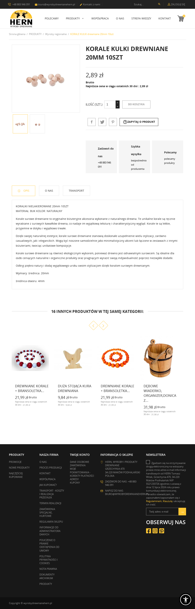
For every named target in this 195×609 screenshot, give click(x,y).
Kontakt (164, 18)
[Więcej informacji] (12, 404)
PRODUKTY (73, 18)
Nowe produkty (19, 467)
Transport (76, 190)
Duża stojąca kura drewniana (74, 388)
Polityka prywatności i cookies (48, 560)
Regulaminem (154, 501)
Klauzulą (167, 501)
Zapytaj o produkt (139, 122)
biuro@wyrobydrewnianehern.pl (55, 4)
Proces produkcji (50, 467)
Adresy (74, 479)
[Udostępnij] (92, 122)
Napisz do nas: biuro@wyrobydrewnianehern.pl (127, 492)
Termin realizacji (50, 503)
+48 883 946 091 (21, 4)
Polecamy (52, 18)
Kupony (75, 482)
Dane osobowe (79, 462)
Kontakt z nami (90, 4)
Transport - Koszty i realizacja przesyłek (51, 494)
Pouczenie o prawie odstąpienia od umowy (49, 545)
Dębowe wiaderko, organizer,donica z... (160, 393)
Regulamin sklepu (51, 521)
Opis (26, 190)
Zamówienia (78, 465)
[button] (185, 599)
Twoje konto (80, 455)
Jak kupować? (48, 485)
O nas (120, 18)
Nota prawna (48, 569)
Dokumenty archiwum (46, 576)
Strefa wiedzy (141, 18)
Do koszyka (136, 104)
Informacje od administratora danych (49, 531)
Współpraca (100, 18)
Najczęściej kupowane (16, 475)
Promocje (15, 462)
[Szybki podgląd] (46, 404)
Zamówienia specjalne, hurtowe (47, 512)
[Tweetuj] (102, 122)
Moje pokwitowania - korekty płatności (82, 472)
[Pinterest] (113, 122)
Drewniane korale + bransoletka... (32, 388)
